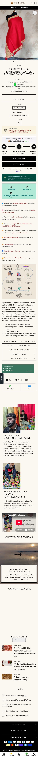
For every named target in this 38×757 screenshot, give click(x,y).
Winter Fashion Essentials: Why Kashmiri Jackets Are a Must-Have (25, 667)
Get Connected (18, 737)
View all (19, 640)
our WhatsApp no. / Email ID (19, 341)
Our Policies (18, 724)
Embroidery (19, 112)
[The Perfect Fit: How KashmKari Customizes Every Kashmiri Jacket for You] (7, 647)
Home (19, 65)
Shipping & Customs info (19, 345)
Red (19, 123)
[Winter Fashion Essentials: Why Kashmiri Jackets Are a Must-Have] (7, 663)
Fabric (19, 104)
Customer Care (18, 731)
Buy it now (19, 164)
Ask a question (19, 358)
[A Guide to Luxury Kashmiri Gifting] (7, 676)
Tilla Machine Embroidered (19, 115)
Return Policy (19, 354)
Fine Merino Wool (19, 108)
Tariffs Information (19, 350)
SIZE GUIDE (19, 99)
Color (19, 119)
